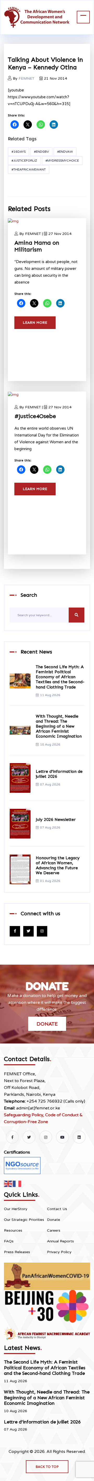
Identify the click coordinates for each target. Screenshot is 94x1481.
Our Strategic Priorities (24, 1219)
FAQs (9, 1241)
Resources (13, 1230)
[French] (17, 1183)
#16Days (18, 151)
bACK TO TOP (47, 1467)
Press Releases (17, 1252)
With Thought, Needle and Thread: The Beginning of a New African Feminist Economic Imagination (59, 726)
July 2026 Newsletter (56, 819)
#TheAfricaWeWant (28, 169)
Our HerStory (15, 1209)
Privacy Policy (59, 1252)
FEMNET (26, 78)
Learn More (35, 322)
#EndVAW (65, 151)
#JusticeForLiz (24, 160)
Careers (53, 1230)
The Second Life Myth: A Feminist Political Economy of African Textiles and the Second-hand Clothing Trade (60, 677)
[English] (8, 1183)
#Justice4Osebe (35, 416)
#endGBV (41, 151)
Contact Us (57, 1209)
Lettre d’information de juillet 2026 (42, 1422)
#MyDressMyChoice (62, 160)
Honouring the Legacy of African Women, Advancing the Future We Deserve (58, 865)
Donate (47, 1024)
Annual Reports (60, 1241)
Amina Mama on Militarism (36, 246)
